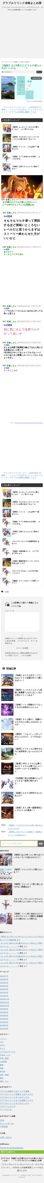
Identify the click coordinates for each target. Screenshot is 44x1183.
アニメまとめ (6, 1109)
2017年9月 (4, 1029)
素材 (1, 1078)
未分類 (2, 1071)
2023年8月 (4, 1012)
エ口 (1, 1042)
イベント (3, 1039)
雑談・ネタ (4, 1081)
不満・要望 (4, 1058)
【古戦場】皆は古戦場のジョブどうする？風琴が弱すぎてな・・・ (28, 780)
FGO (2, 1120)
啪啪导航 (13, 940)
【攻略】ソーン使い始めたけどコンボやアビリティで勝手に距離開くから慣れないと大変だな (28, 916)
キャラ (2, 1048)
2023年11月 (4, 1002)
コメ (39, 72)
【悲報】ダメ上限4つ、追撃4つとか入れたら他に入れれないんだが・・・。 (28, 721)
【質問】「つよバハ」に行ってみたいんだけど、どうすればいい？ (28, 736)
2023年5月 (4, 1019)
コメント (9, 611)
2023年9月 (4, 1009)
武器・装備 (4, 1075)
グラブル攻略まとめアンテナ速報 (14, 1091)
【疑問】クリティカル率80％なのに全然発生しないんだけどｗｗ (28, 751)
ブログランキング (8, 1106)
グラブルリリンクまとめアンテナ (14, 1097)
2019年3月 (4, 1025)
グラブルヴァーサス (7, 1052)
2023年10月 (4, 1006)
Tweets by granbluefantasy (11, 1148)
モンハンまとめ (7, 1123)
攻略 (7, 592)
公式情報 (3, 1062)
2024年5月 (4, 983)
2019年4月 (4, 1022)
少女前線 (4, 1126)
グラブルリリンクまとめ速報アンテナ (16, 1100)
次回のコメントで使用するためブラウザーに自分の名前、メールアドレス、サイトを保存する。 (21, 640)
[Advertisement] (22, 35)
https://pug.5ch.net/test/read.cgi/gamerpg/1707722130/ (29, 422)
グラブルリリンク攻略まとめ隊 (22, 3)
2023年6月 (4, 1015)
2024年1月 (4, 996)
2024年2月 (4, 992)
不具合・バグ (5, 1055)
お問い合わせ (6, 1137)
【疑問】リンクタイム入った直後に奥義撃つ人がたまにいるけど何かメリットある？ (28, 692)
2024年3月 (4, 989)
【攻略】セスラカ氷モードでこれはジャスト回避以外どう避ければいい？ (28, 677)
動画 (1, 1065)
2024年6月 (4, 979)
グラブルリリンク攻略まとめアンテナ (16, 1094)
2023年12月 (4, 999)
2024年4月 (4, 986)
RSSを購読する (9, 1152)
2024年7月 (4, 976)
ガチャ (2, 1045)
